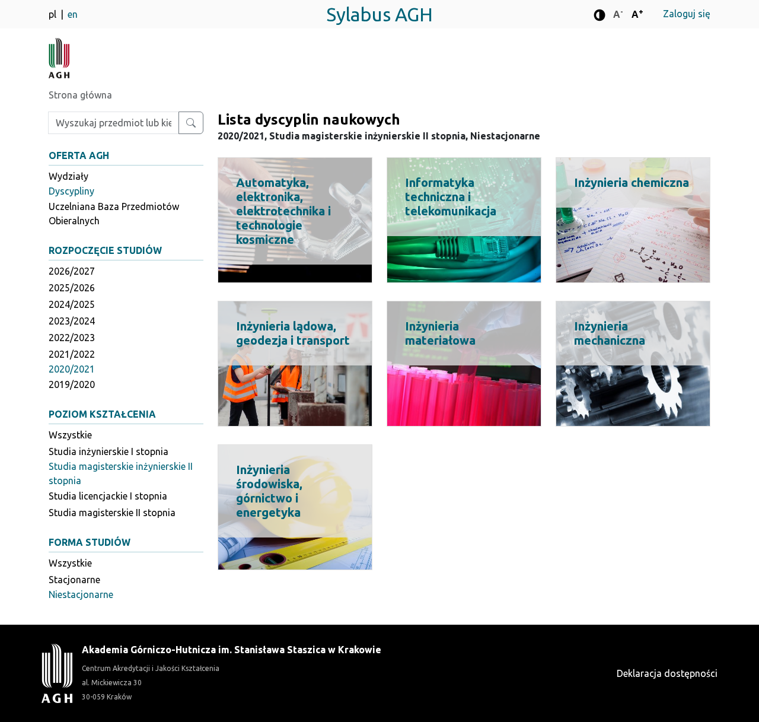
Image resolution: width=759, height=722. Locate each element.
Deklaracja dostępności (667, 673)
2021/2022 (72, 354)
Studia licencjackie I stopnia (108, 496)
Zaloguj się (686, 13)
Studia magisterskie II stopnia (112, 512)
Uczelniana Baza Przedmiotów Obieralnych (114, 213)
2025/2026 (72, 287)
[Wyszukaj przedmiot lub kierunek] (190, 123)
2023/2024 (72, 321)
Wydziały (68, 176)
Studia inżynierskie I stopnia (108, 451)
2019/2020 (72, 384)
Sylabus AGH (379, 14)
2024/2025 (72, 304)
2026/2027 (72, 271)
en (73, 14)
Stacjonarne (74, 579)
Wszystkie (70, 435)
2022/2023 (72, 337)
